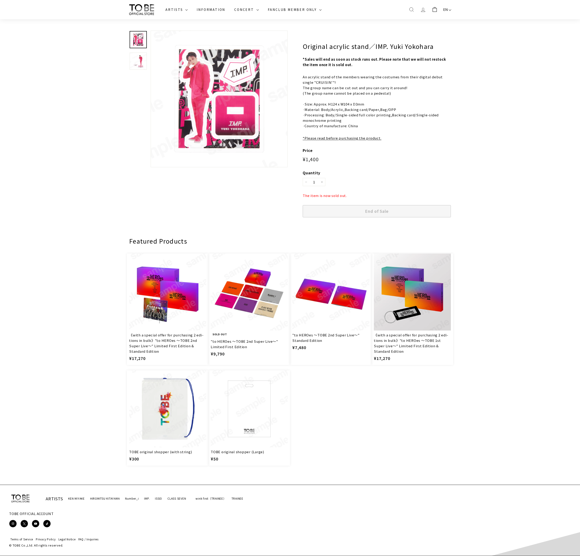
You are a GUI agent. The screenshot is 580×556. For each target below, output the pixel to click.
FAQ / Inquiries (88, 539)
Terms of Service (21, 539)
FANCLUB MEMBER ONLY (293, 9)
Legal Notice (67, 539)
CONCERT (244, 9)
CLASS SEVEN (176, 498)
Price (308, 150)
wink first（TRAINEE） (211, 498)
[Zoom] (219, 99)
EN (445, 9)
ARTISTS (174, 9)
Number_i (132, 498)
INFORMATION (211, 9)
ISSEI (158, 498)
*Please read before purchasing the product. (342, 138)
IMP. (147, 498)
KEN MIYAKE (76, 498)
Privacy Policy (46, 539)
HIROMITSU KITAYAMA (105, 498)
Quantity (311, 172)
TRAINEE (237, 498)
